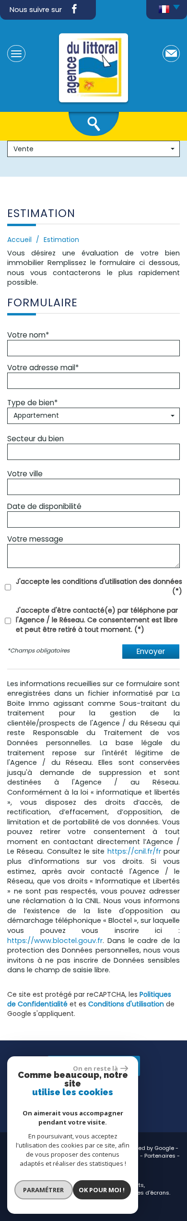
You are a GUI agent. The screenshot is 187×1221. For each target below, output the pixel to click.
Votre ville (25, 473)
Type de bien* (32, 402)
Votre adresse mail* (43, 367)
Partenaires (159, 1156)
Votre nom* (28, 334)
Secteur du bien (35, 438)
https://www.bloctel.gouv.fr (55, 940)
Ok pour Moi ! (102, 1189)
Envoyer (151, 651)
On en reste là (95, 1068)
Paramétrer (43, 1189)
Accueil (19, 239)
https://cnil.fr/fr (134, 851)
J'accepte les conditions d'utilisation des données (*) (99, 586)
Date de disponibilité (44, 506)
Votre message (35, 539)
